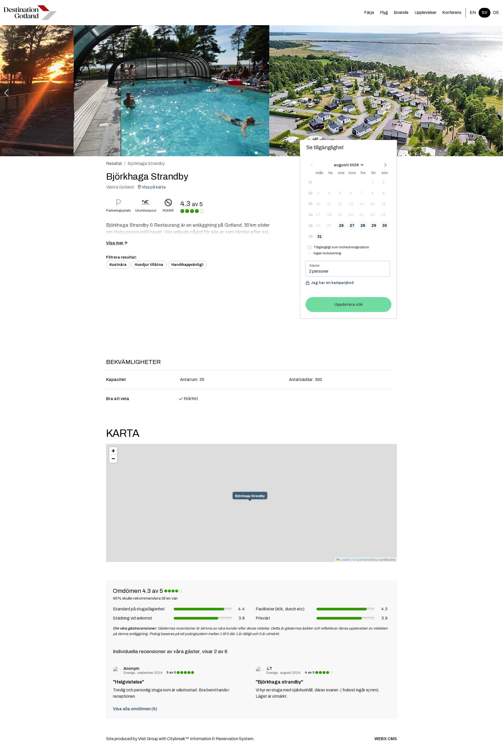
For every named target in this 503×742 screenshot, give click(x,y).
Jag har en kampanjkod (332, 283)
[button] (6, 93)
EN (473, 12)
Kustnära (118, 265)
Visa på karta (153, 187)
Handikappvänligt (187, 265)
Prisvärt (263, 618)
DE (496, 12)
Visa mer (115, 243)
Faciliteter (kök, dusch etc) (280, 609)
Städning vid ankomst (132, 618)
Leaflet (345, 559)
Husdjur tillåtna (149, 265)
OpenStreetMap (367, 559)
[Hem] (30, 12)
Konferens (451, 12)
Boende (401, 12)
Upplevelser (425, 12)
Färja (369, 12)
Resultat (114, 163)
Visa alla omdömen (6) (135, 709)
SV (484, 12)
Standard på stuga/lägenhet (139, 609)
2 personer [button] (319, 271)
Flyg (384, 12)
